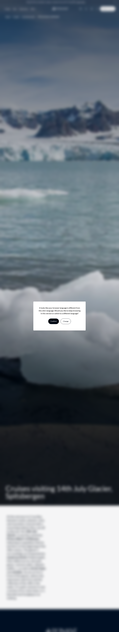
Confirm (54, 321)
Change (65, 321)
